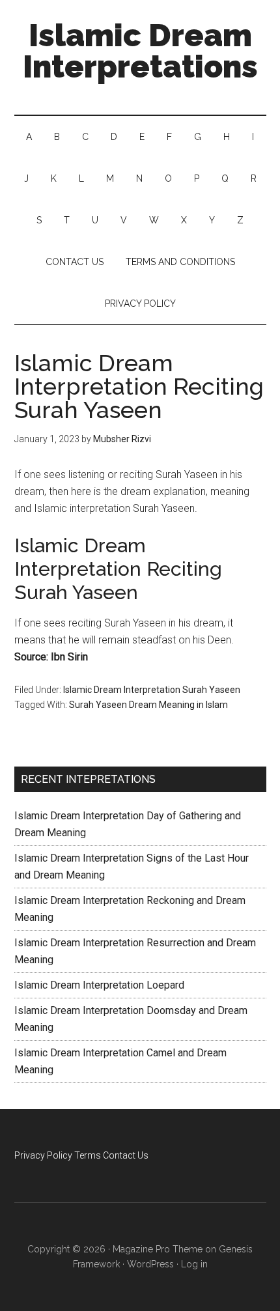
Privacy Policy (43, 1155)
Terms (87, 1155)
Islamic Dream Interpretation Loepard (99, 985)
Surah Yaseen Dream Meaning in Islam (148, 704)
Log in (194, 1264)
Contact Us (125, 1155)
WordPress (150, 1264)
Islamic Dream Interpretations (140, 51)
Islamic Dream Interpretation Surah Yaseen (151, 689)
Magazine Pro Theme (158, 1249)
